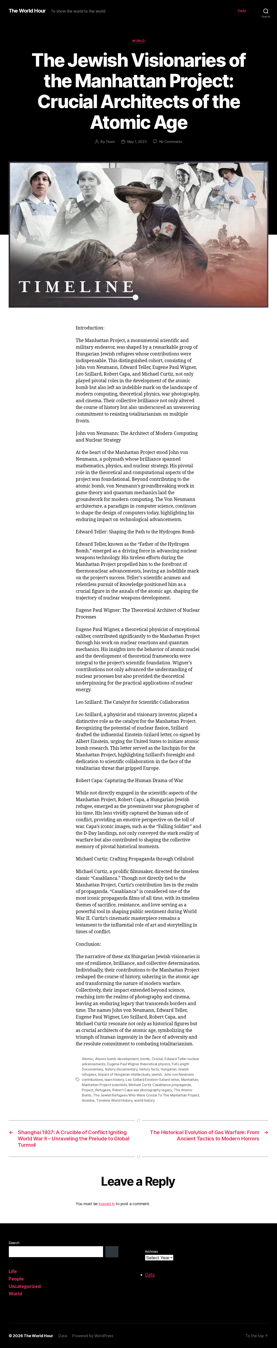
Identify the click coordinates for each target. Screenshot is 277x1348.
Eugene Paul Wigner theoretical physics (138, 1064)
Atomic (87, 1059)
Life (13, 1271)
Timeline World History (114, 1100)
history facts (149, 1069)
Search (14, 1243)
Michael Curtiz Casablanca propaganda (160, 1085)
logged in (107, 1203)
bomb (145, 1059)
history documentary (121, 1069)
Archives (151, 1251)
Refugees (103, 1090)
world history (144, 1100)
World (138, 41)
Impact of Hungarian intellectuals (124, 1074)
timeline (88, 1100)
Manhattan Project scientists (104, 1085)
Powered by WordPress (92, 1335)
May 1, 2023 (137, 141)
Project (87, 1090)
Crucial (157, 1059)
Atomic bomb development (117, 1059)
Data (242, 10)
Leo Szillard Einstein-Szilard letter (152, 1079)
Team (110, 141)
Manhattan (189, 1079)
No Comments (170, 141)
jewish (157, 1074)
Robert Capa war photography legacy (142, 1090)
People (16, 1279)
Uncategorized (25, 1286)
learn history (114, 1079)
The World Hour (27, 10)
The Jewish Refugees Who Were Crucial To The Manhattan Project (146, 1095)
